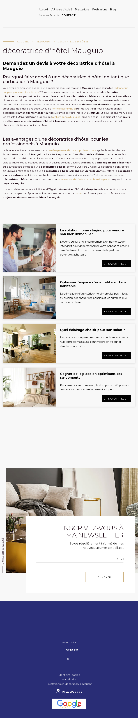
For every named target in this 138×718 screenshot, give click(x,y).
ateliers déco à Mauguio (66, 116)
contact (79, 193)
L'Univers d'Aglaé (61, 9)
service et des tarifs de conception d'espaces (83, 179)
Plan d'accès (72, 692)
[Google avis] (69, 703)
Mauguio (43, 41)
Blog (113, 9)
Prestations (82, 9)
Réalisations (99, 9)
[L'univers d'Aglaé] (19, 12)
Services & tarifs (49, 15)
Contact (68, 15)
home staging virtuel (64, 108)
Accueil (43, 9)
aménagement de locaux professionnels (72, 150)
